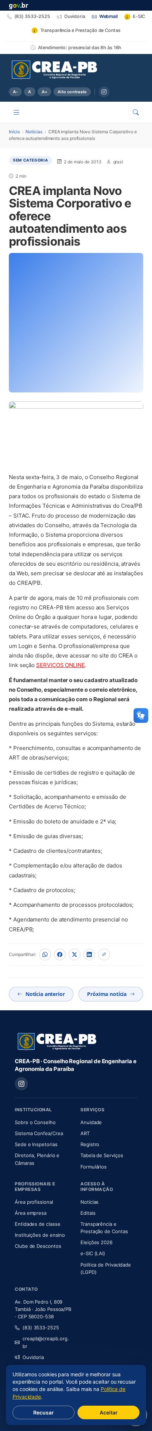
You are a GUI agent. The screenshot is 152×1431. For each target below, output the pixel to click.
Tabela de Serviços (101, 1155)
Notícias (33, 131)
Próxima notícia (107, 993)
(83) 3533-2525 (41, 1327)
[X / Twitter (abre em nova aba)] (74, 954)
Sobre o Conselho (43, 1122)
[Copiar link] (104, 954)
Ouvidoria (33, 1357)
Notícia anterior (45, 993)
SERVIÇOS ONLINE (60, 665)
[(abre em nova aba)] (76, 434)
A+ (44, 91)
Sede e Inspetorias (36, 1144)
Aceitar (109, 1412)
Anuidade (108, 1122)
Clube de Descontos (38, 1246)
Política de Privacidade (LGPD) (105, 1268)
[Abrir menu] (16, 112)
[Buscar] (135, 112)
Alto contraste (72, 91)
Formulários (93, 1167)
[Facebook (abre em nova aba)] (60, 954)
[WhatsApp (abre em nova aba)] (45, 954)
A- (15, 91)
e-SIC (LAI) (92, 1253)
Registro (89, 1144)
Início (14, 131)
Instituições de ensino (40, 1235)
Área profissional (34, 1202)
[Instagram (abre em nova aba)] (104, 91)
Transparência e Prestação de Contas (108, 1227)
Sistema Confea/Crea (43, 1133)
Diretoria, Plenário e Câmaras (43, 1159)
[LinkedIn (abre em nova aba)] (89, 954)
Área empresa (30, 1213)
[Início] (54, 70)
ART (106, 1133)
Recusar (43, 1412)
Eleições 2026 (96, 1242)
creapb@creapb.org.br (46, 1342)
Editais (87, 1213)
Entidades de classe (37, 1224)
